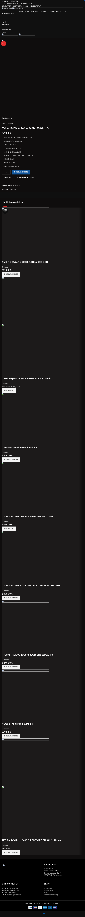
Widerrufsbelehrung (51, 895)
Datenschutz (48, 890)
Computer (10, 123)
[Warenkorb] (2, 27)
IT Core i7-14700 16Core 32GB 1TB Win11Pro (27, 654)
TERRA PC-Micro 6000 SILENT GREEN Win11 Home (31, 840)
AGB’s (46, 893)
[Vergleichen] (4, 257)
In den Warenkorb (21, 172)
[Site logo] (7, 8)
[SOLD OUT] (25, 486)
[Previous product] (78, 123)
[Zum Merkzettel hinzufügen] (16, 257)
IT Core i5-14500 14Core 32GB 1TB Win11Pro (27, 516)
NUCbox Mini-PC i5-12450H (17, 723)
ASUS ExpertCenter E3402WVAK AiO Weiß (26, 378)
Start (3, 123)
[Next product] (82, 123)
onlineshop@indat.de (14, 895)
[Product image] (25, 347)
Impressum (48, 888)
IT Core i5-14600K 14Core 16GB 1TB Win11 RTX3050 (31, 585)
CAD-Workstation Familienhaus (20, 447)
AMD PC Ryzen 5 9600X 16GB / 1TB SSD (25, 262)
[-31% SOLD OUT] (25, 300)
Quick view (10, 257)
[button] (11, 274)
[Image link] (19, 871)
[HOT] (25, 555)
